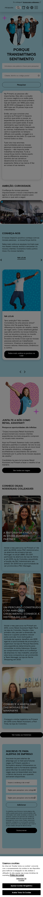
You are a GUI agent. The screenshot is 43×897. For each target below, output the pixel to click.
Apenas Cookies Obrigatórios (21, 886)
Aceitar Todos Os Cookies (21, 892)
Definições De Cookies (21, 879)
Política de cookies (17, 875)
